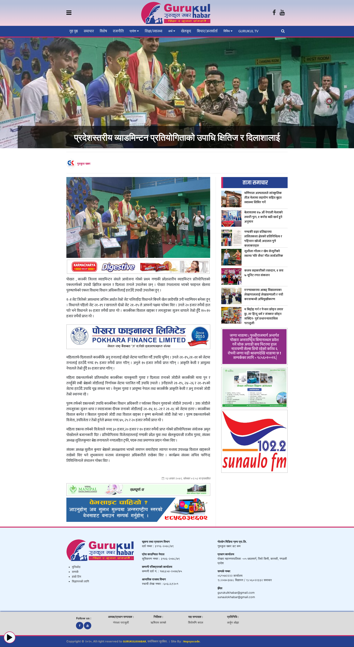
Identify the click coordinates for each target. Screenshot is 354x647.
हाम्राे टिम (76, 576)
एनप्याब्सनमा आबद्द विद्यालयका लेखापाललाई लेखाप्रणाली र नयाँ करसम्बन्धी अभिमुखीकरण (263, 294)
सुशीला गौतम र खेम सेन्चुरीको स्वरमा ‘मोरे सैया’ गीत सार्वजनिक (263, 253)
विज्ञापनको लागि (80, 581)
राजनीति (118, 31)
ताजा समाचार (255, 182)
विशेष (103, 31)
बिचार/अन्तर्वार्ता (207, 31)
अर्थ (170, 31)
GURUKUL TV (248, 31)
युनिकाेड (76, 567)
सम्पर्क (75, 571)
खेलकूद (186, 31)
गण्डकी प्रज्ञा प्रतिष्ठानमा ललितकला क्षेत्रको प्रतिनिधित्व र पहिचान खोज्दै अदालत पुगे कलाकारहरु (263, 238)
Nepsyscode (191, 641)
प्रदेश (133, 31)
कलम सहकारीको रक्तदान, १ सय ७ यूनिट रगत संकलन (263, 273)
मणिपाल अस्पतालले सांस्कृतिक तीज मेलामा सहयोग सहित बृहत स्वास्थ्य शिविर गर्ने (263, 197)
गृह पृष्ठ (73, 31)
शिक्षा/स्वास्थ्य (153, 31)
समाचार (89, 31)
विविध (227, 31)
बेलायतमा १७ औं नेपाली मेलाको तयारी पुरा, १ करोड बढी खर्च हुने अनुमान (263, 217)
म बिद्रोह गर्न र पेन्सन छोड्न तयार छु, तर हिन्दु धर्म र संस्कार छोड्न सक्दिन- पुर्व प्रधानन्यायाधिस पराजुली (263, 316)
